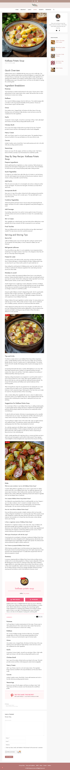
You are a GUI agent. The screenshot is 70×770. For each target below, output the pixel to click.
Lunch (29, 9)
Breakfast (23, 9)
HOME (17, 9)
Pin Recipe (35, 599)
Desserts (41, 9)
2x (39, 616)
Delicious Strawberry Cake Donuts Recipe (12, 706)
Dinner (35, 9)
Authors (49, 765)
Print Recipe (16, 599)
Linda (58, 20)
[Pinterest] (37, 1)
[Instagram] (35, 1)
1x (37, 616)
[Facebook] (32, 1)
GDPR (37, 765)
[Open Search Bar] (54, 9)
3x (41, 616)
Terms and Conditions (30, 765)
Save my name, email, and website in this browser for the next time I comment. (24, 747)
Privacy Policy (22, 765)
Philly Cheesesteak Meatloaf (10, 705)
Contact (45, 765)
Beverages (48, 9)
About (41, 765)
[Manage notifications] (2, 767)
